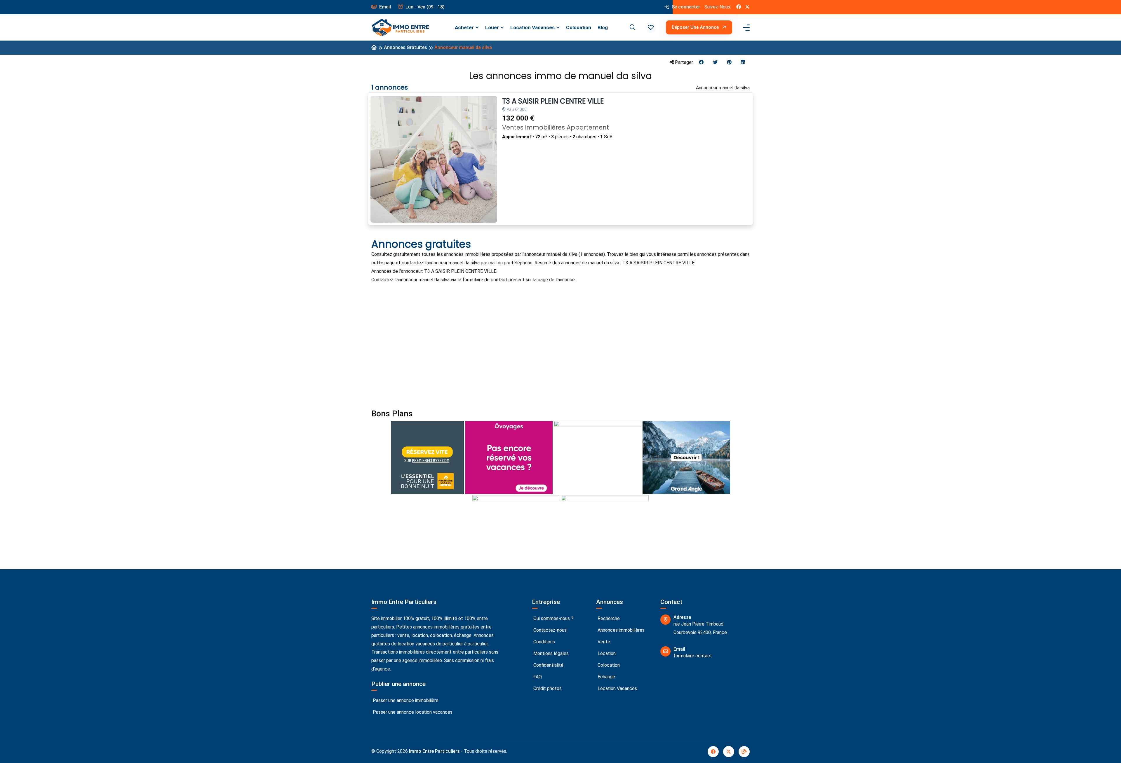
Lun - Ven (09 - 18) (424, 7)
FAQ (537, 677)
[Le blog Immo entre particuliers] (744, 751)
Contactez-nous (549, 630)
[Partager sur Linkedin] (743, 62)
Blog (603, 27)
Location (606, 653)
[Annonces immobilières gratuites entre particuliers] (374, 47)
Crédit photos (547, 688)
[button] (650, 27)
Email (384, 7)
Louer (492, 27)
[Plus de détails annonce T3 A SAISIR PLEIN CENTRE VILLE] (433, 159)
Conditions (543, 642)
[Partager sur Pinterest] (729, 62)
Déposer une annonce (696, 27)
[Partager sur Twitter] (715, 62)
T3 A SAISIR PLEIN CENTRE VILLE (553, 101)
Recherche (608, 618)
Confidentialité (547, 665)
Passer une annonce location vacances (412, 712)
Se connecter (685, 7)
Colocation (578, 27)
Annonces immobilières (620, 630)
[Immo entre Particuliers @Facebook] (738, 7)
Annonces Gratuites (405, 47)
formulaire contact (692, 656)
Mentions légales (550, 653)
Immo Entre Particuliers (434, 751)
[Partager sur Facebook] (701, 62)
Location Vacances (532, 27)
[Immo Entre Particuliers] (400, 28)
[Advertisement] (546, 340)
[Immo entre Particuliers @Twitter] (747, 7)
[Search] (632, 27)
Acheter (464, 27)
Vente (603, 642)
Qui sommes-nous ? (552, 618)
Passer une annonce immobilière (405, 700)
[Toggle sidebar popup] (745, 27)
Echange (605, 677)
